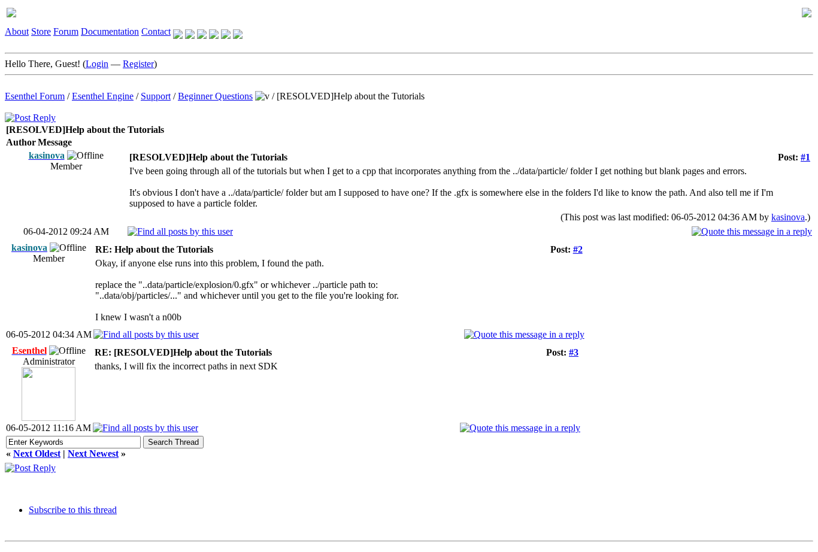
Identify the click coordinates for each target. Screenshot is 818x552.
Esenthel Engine (103, 96)
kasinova (788, 217)
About (17, 31)
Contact (156, 31)
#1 (805, 157)
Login (97, 64)
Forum (65, 31)
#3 (573, 352)
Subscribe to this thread (73, 510)
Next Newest (93, 453)
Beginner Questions (215, 96)
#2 (578, 249)
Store (41, 31)
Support (156, 96)
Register (138, 64)
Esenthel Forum (35, 96)
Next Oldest (36, 453)
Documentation (110, 31)
